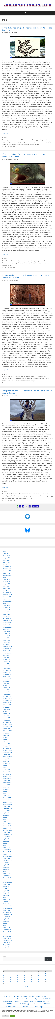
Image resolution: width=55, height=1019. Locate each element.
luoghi (43, 1001)
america (10, 140)
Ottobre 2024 (7, 599)
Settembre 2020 (7, 705)
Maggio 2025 (6, 584)
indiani (4, 142)
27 (24, 981)
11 (10, 977)
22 (38, 979)
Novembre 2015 (7, 830)
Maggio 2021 (6, 687)
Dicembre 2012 (7, 906)
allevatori (21, 494)
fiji (48, 261)
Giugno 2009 (6, 945)
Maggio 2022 (6, 661)
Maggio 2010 (6, 923)
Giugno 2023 (6, 633)
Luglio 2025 (6, 579)
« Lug (26, 986)
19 (17, 979)
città (45, 996)
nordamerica (47, 142)
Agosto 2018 (6, 759)
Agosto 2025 (6, 577)
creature (15, 140)
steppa (47, 496)
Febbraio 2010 (7, 929)
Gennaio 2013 (7, 903)
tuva (16, 498)
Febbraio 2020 (7, 720)
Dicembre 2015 (7, 828)
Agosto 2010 (6, 916)
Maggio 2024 (6, 610)
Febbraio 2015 (7, 849)
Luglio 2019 (6, 735)
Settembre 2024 (7, 601)
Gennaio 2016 (7, 826)
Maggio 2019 (6, 739)
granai (12, 378)
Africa (5, 376)
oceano (13, 263)
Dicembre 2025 (7, 568)
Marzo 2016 (6, 821)
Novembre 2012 (7, 908)
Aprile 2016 (6, 819)
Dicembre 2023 (7, 620)
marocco (35, 378)
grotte (46, 140)
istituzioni (17, 378)
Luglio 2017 (6, 787)
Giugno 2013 (6, 893)
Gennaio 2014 (7, 878)
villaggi (33, 380)
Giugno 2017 (6, 789)
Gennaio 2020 (7, 722)
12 (17, 977)
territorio (22, 144)
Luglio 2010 (6, 919)
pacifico (18, 263)
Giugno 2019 (6, 737)
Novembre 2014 (7, 856)
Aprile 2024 (6, 612)
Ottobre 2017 (6, 780)
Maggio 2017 (6, 791)
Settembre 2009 (7, 940)
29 (38, 981)
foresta (4, 1001)
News (5, 137)
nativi (41, 142)
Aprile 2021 (6, 690)
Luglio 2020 (6, 709)
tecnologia (38, 1006)
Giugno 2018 (6, 763)
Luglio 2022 (6, 657)
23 (46, 979)
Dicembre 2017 (7, 776)
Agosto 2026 (6, 551)
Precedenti (35, 506)
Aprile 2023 (6, 638)
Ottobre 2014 (7, 858)
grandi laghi (40, 140)
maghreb (29, 378)
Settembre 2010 (7, 914)
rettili (30, 263)
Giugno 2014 (6, 867)
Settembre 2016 (7, 808)
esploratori (33, 140)
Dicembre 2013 (7, 880)
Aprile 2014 (6, 871)
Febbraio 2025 (7, 590)
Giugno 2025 (6, 581)
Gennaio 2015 (7, 852)
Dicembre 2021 (7, 672)
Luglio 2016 (6, 813)
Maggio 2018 (6, 765)
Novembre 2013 (7, 882)
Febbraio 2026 (7, 564)
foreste (4, 263)
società (9, 380)
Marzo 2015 (6, 847)
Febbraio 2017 (7, 798)
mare (47, 1001)
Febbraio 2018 (7, 772)
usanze (26, 498)
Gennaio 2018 (7, 774)
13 (24, 977)
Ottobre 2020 (7, 702)
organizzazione (12, 496)
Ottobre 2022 (7, 651)
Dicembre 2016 (7, 802)
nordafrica (41, 378)
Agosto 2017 (6, 785)
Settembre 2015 (7, 834)
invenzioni (32, 1001)
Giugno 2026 (6, 556)
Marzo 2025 (6, 588)
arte (30, 996)
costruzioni (11, 999)
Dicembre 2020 (7, 698)
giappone (11, 1001)
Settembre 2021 (7, 679)
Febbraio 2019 (7, 746)
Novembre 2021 (7, 674)
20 (24, 979)
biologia (17, 261)
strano (25, 1007)
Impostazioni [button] (5, 1015)
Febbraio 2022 (7, 668)
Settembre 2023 (7, 627)
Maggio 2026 (6, 558)
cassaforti (33, 376)
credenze (31, 261)
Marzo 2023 (6, 640)
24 (3, 981)
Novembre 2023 (7, 622)
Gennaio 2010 (7, 932)
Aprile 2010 (6, 925)
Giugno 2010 (6, 921)
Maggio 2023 (6, 635)
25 (10, 981)
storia (13, 380)
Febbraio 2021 (7, 694)
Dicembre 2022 (7, 646)
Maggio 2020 (6, 713)
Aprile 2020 (6, 715)
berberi (28, 376)
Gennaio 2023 (7, 644)
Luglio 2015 (6, 839)
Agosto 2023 (6, 629)
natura (9, 263)
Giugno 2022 (6, 659)
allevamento (14, 494)
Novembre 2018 (7, 752)
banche (23, 376)
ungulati (21, 498)
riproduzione (35, 263)
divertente (30, 999)
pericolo (9, 144)
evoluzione (44, 261)
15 (38, 977)
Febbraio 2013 (7, 901)
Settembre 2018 (7, 756)
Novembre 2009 (7, 936)
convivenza (32, 494)
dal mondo (26, 140)
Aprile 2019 (6, 741)
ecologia (37, 261)
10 (3, 977)
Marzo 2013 (6, 899)
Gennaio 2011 (7, 912)
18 (10, 979)
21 (31, 979)
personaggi (25, 1004)
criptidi (21, 140)
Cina (42, 996)
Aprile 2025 (6, 586)
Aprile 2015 (6, 845)
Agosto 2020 (6, 707)
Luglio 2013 (6, 891)
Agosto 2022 (6, 655)
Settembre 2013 (7, 886)
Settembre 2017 (7, 782)
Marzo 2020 (6, 718)
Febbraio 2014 (7, 875)
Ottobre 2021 (6, 677)
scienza (42, 263)
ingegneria (19, 1001)
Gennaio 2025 (7, 592)
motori (4, 1004)
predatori (32, 1003)
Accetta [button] (12, 1015)
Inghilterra (26, 1001)
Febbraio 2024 (7, 616)
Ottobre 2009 (7, 938)
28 (31, 981)
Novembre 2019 (7, 726)
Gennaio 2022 (7, 670)
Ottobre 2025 (7, 573)
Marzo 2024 (6, 614)
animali (12, 261)
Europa (40, 999)
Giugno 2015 (6, 841)
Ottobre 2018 (6, 754)
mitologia (32, 142)
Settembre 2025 (7, 575)
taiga (50, 496)
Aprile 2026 (6, 560)
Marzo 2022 (6, 666)
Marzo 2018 (6, 769)
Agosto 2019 (6, 733)
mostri (37, 142)
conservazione (24, 261)
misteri (27, 142)
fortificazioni (5, 378)
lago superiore (14, 142)
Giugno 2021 (6, 685)
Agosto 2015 (6, 837)
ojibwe (4, 144)
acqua (5, 140)
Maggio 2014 (6, 869)
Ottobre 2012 (6, 910)
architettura (16, 376)
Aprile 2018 (6, 767)
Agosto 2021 (6, 681)
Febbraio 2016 (7, 824)
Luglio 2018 (6, 761)
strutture (18, 380)
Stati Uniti (12, 1007)
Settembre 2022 (7, 653)
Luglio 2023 (6, 631)
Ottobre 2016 (7, 806)
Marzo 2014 (6, 873)
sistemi (4, 380)
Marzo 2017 (6, 795)
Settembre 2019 (7, 731)
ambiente (6, 261)
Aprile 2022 (6, 664)
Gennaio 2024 (7, 618)
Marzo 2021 (6, 692)
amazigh (10, 376)
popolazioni (24, 263)
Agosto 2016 (6, 811)
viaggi (37, 144)
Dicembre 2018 (7, 750)
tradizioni (24, 380)
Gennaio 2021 (7, 696)
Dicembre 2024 (7, 594)
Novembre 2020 (7, 700)
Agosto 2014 (6, 862)
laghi (8, 142)
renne (28, 496)
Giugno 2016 (6, 815)
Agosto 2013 (6, 888)
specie (47, 263)
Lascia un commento (10, 146)
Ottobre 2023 (7, 625)
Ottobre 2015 (6, 832)
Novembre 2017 (7, 778)
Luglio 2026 (6, 553)
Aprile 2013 (6, 897)
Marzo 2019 (6, 744)
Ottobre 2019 (7, 728)
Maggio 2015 (6, 843)
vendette (32, 144)
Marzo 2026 (6, 562)
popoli (24, 496)
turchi (13, 498)
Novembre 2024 (7, 597)
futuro (7, 1001)
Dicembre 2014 (7, 854)
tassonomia (5, 265)
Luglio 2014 (6, 865)
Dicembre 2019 (7, 724)
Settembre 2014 (7, 860)
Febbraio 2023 (7, 642)
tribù (27, 144)
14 (31, 977)
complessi (40, 376)
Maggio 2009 (7, 947)
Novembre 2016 (7, 804)
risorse (14, 144)
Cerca (4, 956)
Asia (33, 996)
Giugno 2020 (6, 711)
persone (19, 496)
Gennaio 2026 (7, 566)
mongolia (4, 496)
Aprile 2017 (6, 793)
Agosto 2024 (6, 603)
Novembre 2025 (7, 571)
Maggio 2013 (6, 895)
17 (3, 979)
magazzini (23, 378)
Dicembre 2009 (7, 934)
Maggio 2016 (6, 817)
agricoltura (7, 494)
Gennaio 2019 (7, 748)
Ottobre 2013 (7, 884)
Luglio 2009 (6, 942)
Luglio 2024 (6, 605)
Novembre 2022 (7, 648)
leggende (21, 142)
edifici (45, 376)
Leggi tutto (5, 133)
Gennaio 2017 (7, 800)
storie (18, 144)
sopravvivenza (40, 496)
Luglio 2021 (6, 683)
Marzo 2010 (6, 927)
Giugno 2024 (6, 607)
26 (17, 981)
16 (45, 977)
